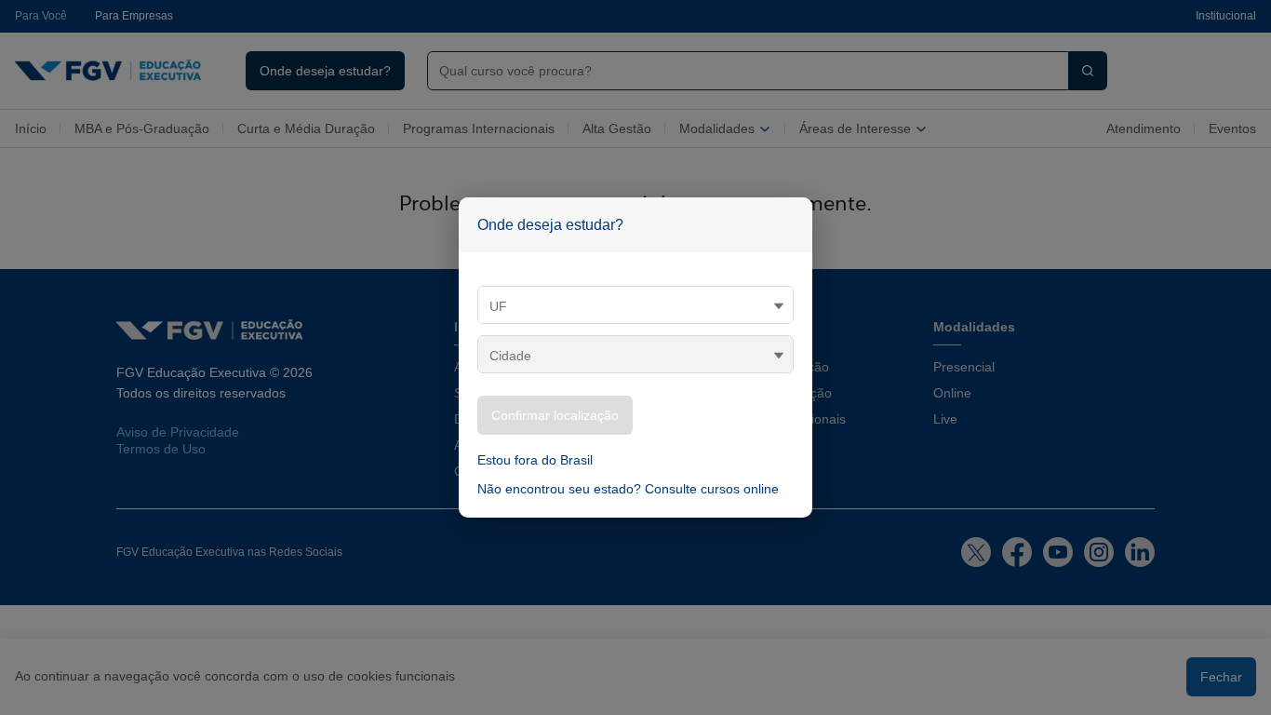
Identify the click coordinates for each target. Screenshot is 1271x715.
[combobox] (740, 70)
